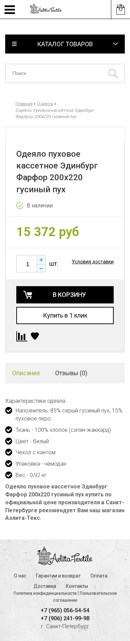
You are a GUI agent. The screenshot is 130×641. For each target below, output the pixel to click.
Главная (24, 103)
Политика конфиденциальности (45, 593)
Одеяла (45, 103)
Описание (26, 373)
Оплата (98, 576)
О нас (20, 576)
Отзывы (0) (71, 373)
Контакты (77, 586)
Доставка (45, 586)
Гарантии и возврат (58, 576)
